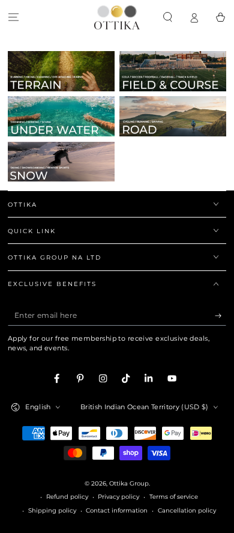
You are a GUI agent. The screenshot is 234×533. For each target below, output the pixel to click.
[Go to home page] (117, 17)
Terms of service (173, 497)
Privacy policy (118, 497)
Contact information (117, 510)
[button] (167, 17)
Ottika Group (129, 483)
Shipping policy (52, 510)
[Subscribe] (221, 316)
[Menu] (13, 17)
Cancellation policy (187, 510)
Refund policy (67, 497)
